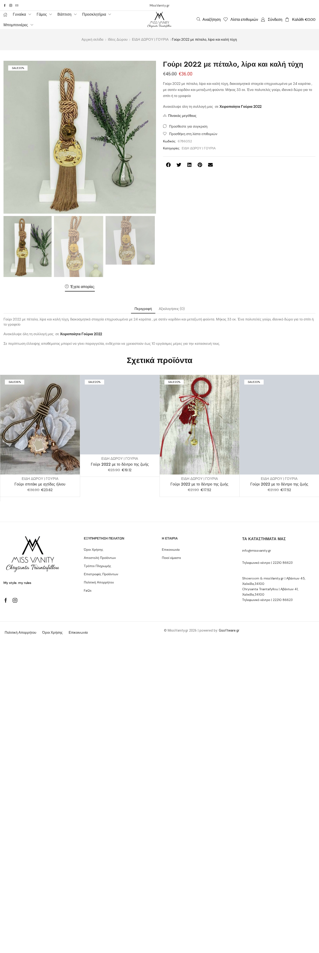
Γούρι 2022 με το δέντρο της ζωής (120, 464)
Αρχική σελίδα (92, 39)
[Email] (16, 5)
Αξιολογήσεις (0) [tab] (172, 308)
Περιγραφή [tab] (143, 308)
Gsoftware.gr (229, 630)
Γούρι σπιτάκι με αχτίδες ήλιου (39, 484)
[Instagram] (10, 5)
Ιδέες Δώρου (118, 39)
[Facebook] (5, 5)
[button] (209, 19)
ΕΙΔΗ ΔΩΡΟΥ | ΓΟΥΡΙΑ (150, 39)
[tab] (143, 308)
